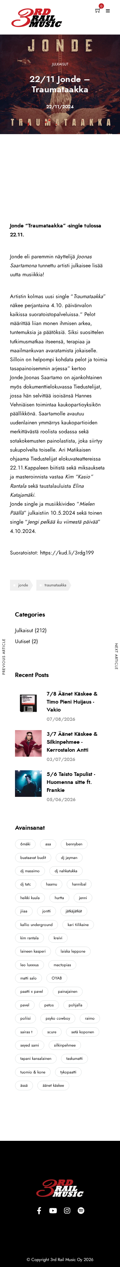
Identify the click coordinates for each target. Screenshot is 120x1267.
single (31, 504)
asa (48, 844)
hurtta (59, 898)
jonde (23, 585)
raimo (90, 1018)
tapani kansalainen (35, 1058)
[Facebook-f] (39, 1211)
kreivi (58, 938)
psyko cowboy (58, 1018)
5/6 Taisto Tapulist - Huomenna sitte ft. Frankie (71, 782)
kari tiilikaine (78, 925)
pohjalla (75, 1005)
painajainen (67, 991)
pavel (24, 1005)
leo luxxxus (29, 965)
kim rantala (29, 938)
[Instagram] (67, 1211)
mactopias (62, 965)
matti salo (28, 978)
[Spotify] (81, 1211)
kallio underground (36, 925)
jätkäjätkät (74, 911)
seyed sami (29, 1045)
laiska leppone (73, 951)
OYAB (57, 978)
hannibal (79, 884)
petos (49, 1005)
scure (51, 1032)
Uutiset (22, 641)
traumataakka (55, 585)
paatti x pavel (31, 991)
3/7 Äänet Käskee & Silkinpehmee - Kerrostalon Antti (72, 742)
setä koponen (82, 1032)
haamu (51, 884)
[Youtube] (53, 1211)
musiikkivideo (60, 504)
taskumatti (74, 1058)
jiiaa (23, 911)
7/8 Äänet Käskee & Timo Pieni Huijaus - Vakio (72, 702)
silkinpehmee (65, 1045)
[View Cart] (98, 11)
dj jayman (69, 858)
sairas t (26, 1032)
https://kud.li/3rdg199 (67, 552)
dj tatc (25, 884)
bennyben (74, 844)
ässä (24, 1085)
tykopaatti (68, 1072)
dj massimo (30, 871)
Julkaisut (60, 64)
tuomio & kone (32, 1072)
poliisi (25, 1018)
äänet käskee (53, 1085)
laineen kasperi (33, 951)
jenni (83, 898)
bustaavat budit (33, 858)
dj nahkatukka (66, 871)
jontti (46, 911)
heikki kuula (30, 898)
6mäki (25, 844)
